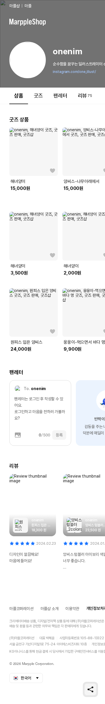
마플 (28, 6)
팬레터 (60, 95)
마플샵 (14, 6)
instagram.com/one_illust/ (74, 72)
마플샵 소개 (50, 608)
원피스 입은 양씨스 (26, 342)
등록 (59, 435)
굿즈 (38, 95)
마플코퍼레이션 (21, 608)
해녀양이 (17, 181)
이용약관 (72, 608)
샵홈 (18, 95)
